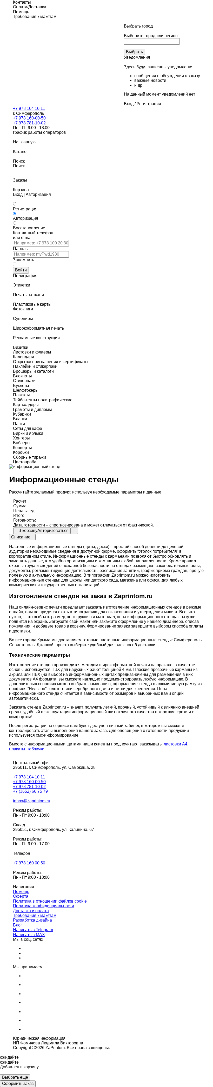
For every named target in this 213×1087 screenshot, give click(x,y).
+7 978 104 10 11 (29, 108)
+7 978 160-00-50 (29, 118)
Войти (21, 270)
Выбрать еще (15, 1077)
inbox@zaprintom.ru (31, 801)
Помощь (21, 891)
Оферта (20, 896)
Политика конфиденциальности (43, 906)
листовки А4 (175, 744)
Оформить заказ (18, 1083)
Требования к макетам (34, 915)
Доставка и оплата (31, 911)
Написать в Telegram (33, 930)
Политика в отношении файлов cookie (50, 901)
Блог (17, 925)
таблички (35, 749)
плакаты (17, 749)
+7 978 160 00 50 (29, 863)
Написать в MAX (29, 934)
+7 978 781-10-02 (29, 123)
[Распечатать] (74, 531)
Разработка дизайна (32, 920)
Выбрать (134, 52)
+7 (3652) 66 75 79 (30, 791)
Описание (20, 537)
